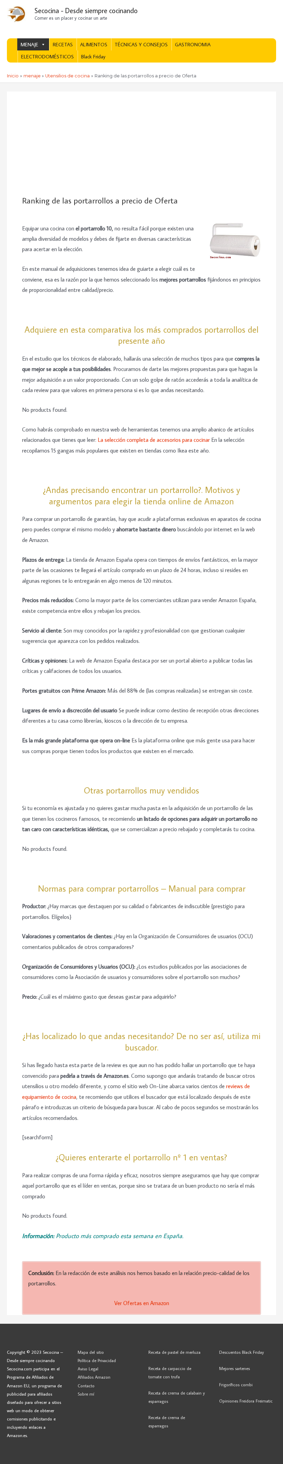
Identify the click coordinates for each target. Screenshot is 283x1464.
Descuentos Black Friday (241, 1352)
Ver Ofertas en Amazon (141, 1302)
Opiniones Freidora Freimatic (246, 1401)
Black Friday (93, 56)
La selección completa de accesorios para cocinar (154, 439)
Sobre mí (86, 1394)
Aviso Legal (88, 1368)
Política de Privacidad (97, 1360)
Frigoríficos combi (236, 1384)
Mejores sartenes (234, 1368)
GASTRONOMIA (193, 44)
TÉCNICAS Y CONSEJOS (141, 44)
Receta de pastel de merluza (174, 1352)
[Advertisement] (141, 143)
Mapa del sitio (91, 1352)
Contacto (86, 1385)
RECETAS (63, 44)
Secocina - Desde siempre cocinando (86, 10)
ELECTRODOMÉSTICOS (47, 56)
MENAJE (29, 44)
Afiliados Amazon (94, 1377)
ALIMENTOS (93, 44)
